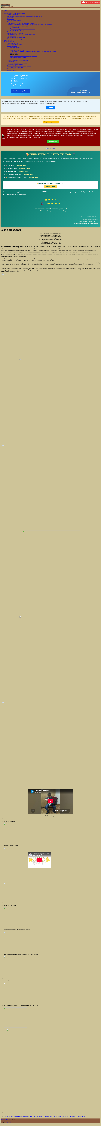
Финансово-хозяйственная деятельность (18, 31)
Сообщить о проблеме (20, 91)
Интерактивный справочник (14, 44)
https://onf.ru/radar (60, 116)
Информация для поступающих (15, 48)
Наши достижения (14, 47)
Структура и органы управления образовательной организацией (24, 16)
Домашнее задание (12, 70)
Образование (10, 19)
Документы (10, 17)
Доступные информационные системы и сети (22, 29)
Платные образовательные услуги (16, 30)
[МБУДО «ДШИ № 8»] (7, 6)
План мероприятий (12, 46)
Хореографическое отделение (18, 57)
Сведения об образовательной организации (15, 13)
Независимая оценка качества (15, 67)
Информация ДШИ (9, 41)
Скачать (50, 107)
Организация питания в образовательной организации (21, 39)
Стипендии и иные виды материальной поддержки (21, 34)
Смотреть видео (21, 165)
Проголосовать (52, 141)
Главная (6, 10)
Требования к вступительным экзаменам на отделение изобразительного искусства (34, 51)
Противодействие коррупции (15, 64)
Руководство (10, 21)
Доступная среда (11, 36)
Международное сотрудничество (16, 37)
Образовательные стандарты (14, 20)
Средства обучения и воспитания (19, 26)
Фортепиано (13, 53)
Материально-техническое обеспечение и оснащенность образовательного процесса (29, 24)
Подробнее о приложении (50, 122)
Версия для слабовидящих (92, 2)
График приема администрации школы (17, 60)
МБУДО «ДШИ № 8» (6, 1119)
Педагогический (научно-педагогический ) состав (20, 23)
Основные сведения (12, 14)
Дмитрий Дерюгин (9, 1122)
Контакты (6, 11)
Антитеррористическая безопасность (17, 63)
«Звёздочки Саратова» (13, 43)
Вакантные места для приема (15, 33)
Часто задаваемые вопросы (14, 68)
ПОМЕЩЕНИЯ (14, 27)
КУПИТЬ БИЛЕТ (5, 4)
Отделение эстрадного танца (18, 58)
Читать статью (50, 186)
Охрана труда (10, 61)
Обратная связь (8, 40)
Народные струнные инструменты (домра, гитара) (23, 56)
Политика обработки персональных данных (19, 66)
